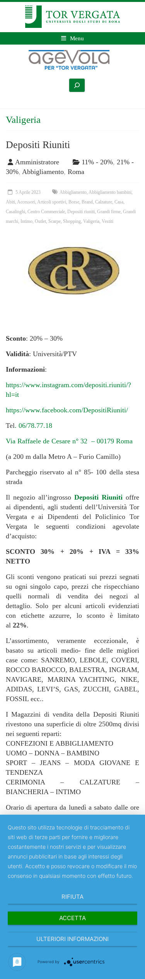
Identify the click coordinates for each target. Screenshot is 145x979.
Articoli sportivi (51, 202)
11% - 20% (97, 162)
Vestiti (107, 221)
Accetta (72, 918)
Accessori (26, 202)
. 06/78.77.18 (33, 425)
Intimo (26, 221)
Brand (87, 202)
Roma (76, 172)
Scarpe (54, 221)
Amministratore (37, 162)
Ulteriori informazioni (72, 939)
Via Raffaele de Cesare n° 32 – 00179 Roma (70, 441)
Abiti (10, 202)
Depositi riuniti (81, 211)
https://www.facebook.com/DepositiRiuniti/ (67, 410)
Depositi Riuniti (38, 144)
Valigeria (91, 221)
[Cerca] (77, 85)
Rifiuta (72, 896)
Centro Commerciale (46, 211)
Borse (73, 202)
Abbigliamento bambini (110, 192)
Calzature (103, 202)
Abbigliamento (43, 172)
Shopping (72, 221)
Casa (118, 202)
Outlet (40, 221)
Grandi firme (109, 211)
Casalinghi (15, 211)
